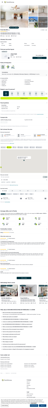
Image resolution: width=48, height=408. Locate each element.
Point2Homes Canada (31, 388)
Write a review (24, 277)
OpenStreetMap (7, 201)
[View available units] (6, 56)
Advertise (28, 385)
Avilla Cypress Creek (5, 299)
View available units (39, 55)
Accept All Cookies (34, 405)
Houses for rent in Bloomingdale (30, 363)
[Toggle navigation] (2, 2)
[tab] (3, 67)
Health (27, 147)
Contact (28, 383)
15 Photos (12, 27)
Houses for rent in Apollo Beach (6, 363)
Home (1, 373)
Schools (4, 147)
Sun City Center (13, 373)
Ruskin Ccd (8, 373)
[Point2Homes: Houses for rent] (9, 2)
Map (17, 27)
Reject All (42, 405)
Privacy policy (29, 395)
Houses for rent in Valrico (29, 365)
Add (46, 176)
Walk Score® (12, 143)
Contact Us (39, 57)
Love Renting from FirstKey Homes (7, 241)
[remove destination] (47, 180)
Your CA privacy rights (31, 397)
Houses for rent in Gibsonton (5, 366)
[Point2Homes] (7, 380)
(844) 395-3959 (29, 119)
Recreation (40, 147)
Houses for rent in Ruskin (5, 359)
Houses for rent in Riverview (5, 365)
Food (15, 147)
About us (28, 381)
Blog (27, 386)
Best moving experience (5, 263)
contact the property (40, 114)
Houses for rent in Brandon (29, 366)
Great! (1, 271)
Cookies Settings (5, 405)
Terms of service (30, 393)
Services (32, 147)
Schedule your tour (24, 98)
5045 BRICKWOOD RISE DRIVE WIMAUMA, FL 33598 (28, 299)
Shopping (21, 147)
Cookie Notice (33, 403)
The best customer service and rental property (9, 252)
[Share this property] (46, 30)
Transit (10, 147)
